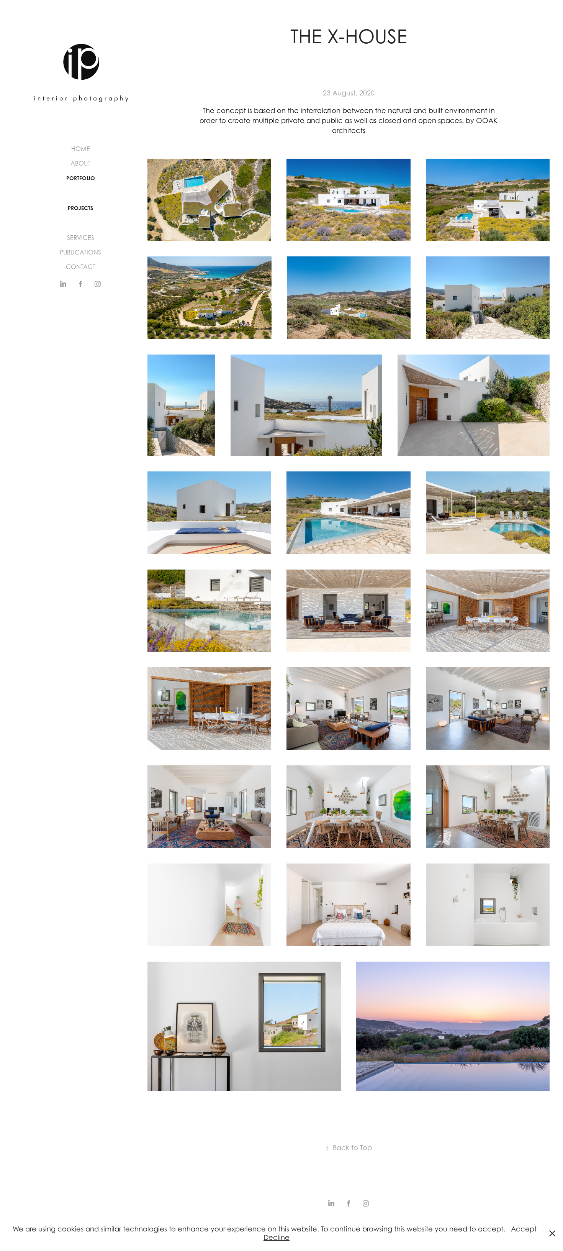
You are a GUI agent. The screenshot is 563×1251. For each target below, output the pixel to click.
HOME (80, 149)
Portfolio (80, 178)
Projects (80, 208)
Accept (524, 1229)
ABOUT (80, 163)
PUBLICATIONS (80, 252)
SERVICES (80, 237)
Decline (276, 1237)
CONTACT (80, 267)
